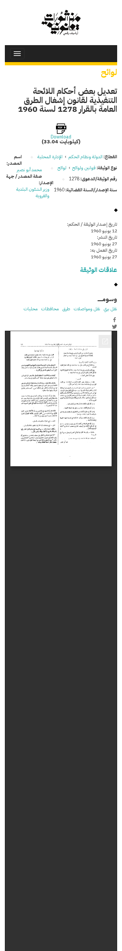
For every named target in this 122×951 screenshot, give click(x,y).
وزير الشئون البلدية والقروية (32, 192)
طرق (66, 308)
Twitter (114, 326)
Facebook (114, 319)
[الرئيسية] (61, 22)
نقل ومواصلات (87, 308)
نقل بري (110, 308)
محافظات (50, 308)
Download (61, 137)
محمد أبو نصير (29, 169)
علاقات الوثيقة (98, 270)
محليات (30, 308)
